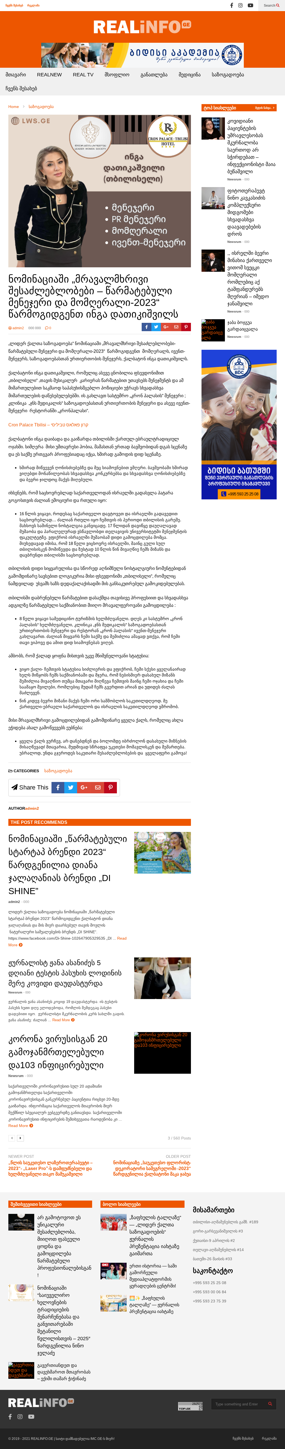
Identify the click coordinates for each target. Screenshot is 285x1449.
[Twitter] (156, 327)
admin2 (18, 328)
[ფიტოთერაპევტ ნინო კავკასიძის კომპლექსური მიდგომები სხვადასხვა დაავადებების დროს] (213, 198)
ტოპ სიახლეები (220, 107)
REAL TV (83, 74)
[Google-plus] (166, 327)
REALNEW (49, 74)
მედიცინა (190, 74)
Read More (61, 1020)
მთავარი (16, 74)
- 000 (25, 902)
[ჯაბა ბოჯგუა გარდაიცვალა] (213, 330)
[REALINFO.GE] (142, 27)
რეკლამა (33, 5)
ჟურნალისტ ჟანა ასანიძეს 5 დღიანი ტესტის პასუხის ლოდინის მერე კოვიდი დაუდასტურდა (65, 973)
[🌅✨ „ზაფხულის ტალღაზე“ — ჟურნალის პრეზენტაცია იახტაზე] (113, 1303)
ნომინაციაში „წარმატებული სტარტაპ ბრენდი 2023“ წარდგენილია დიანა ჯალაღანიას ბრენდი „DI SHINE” (67, 865)
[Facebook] (231, 5)
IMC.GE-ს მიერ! (102, 1439)
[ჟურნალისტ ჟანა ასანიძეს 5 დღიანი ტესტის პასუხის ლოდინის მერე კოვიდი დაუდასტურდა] (162, 978)
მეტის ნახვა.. (264, 107)
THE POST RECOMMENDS (39, 822)
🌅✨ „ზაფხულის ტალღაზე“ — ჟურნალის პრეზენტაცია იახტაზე (154, 1305)
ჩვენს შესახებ (14, 5)
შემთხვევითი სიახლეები (36, 1204)
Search (270, 5)
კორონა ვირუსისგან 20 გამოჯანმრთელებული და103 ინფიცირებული (57, 1052)
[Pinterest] (186, 327)
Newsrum (15, 992)
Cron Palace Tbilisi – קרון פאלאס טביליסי (48, 424)
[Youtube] (250, 5)
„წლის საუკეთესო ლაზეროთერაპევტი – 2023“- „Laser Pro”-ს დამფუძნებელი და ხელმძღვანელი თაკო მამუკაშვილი (50, 1168)
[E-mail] (176, 327)
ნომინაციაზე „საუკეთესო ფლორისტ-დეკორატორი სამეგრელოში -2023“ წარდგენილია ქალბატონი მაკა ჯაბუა (152, 1168)
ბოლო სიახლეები (122, 1204)
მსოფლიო (117, 74)
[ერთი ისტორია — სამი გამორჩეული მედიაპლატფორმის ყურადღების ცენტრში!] (113, 1271)
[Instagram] (240, 5)
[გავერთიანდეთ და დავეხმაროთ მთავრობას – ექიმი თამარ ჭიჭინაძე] (21, 1370)
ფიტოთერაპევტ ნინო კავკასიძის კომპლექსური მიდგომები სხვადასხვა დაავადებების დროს (246, 212)
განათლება (154, 74)
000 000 (34, 328)
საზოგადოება (228, 74)
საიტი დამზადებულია (73, 1439)
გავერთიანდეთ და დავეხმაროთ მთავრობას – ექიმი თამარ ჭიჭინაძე (63, 1372)
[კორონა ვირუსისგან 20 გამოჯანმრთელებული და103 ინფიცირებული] (162, 1053)
